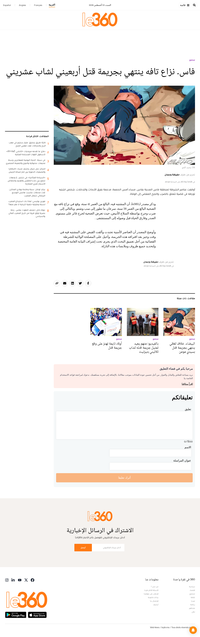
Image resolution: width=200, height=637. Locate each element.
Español (7, 5)
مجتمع (192, 60)
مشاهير (192, 608)
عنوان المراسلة (182, 460)
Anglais (22, 5)
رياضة (192, 604)
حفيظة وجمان (172, 174)
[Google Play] (15, 614)
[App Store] (37, 614)
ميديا (193, 601)
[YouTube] (20, 579)
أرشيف (155, 604)
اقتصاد (192, 590)
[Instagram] (7, 579)
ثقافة (193, 597)
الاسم (188, 447)
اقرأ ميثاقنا (187, 383)
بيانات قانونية (153, 597)
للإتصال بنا (154, 601)
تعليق (188, 409)
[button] (193, 630)
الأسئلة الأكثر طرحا (151, 590)
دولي (193, 612)
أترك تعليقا (124, 477)
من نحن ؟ (154, 587)
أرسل (83, 547)
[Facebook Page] (32, 579)
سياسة (192, 587)
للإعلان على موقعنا (151, 594)
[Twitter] (26, 579)
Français (38, 5)
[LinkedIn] (13, 579)
